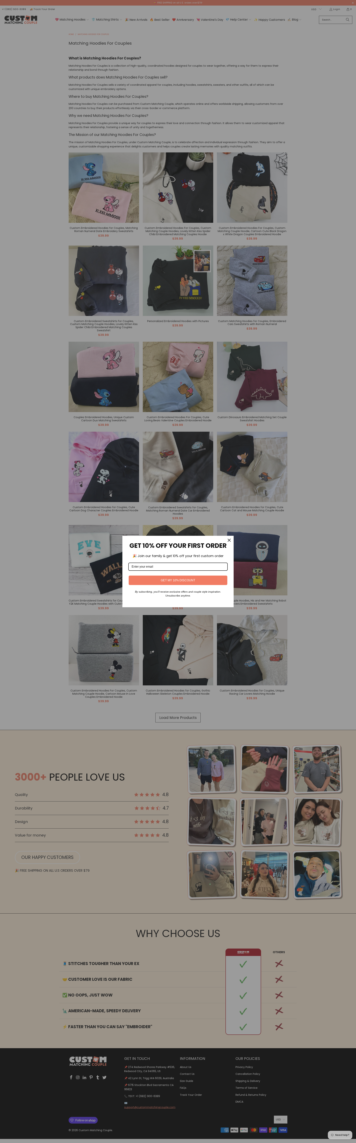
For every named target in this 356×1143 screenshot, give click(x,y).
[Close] (229, 540)
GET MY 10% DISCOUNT (178, 580)
